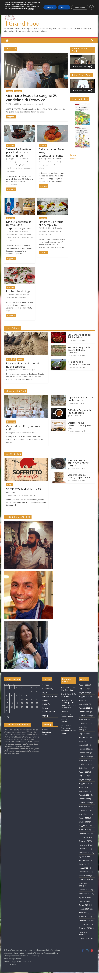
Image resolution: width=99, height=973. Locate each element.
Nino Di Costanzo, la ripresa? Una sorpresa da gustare (19, 225)
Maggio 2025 (84, 737)
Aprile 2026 (83, 700)
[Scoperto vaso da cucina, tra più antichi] (58, 474)
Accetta (50, 7)
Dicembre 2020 (85, 928)
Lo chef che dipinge (18, 291)
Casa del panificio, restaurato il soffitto (25, 427)
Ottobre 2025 (84, 723)
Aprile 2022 (83, 864)
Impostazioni (80, 7)
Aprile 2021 (83, 913)
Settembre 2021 (85, 893)
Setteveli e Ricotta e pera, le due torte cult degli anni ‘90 (19, 152)
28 (27, 707)
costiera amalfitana (12, 165)
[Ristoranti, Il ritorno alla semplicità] (52, 199)
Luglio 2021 (83, 901)
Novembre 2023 (85, 806)
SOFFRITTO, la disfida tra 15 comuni (23, 490)
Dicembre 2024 (85, 756)
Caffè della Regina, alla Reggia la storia (79, 411)
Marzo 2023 (83, 829)
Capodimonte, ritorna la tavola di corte (80, 399)
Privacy (45, 708)
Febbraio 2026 (84, 708)
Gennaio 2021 (84, 924)
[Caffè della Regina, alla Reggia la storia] (58, 409)
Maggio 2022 (84, 860)
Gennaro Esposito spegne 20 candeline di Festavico (31, 98)
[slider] (80, 66)
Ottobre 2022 (84, 849)
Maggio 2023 (84, 826)
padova (14, 168)
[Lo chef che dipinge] (19, 268)
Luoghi (9, 485)
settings (31, 9)
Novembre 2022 (85, 845)
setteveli (12, 171)
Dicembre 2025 (85, 715)
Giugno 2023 (84, 822)
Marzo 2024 (83, 791)
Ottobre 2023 (84, 810)
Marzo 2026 (83, 704)
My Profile (46, 704)
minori (8, 168)
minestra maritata (23, 237)
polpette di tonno (56, 165)
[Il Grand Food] (7, 40)
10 (7, 699)
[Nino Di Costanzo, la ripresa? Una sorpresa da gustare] (19, 199)
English (73, 158)
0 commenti (38, 104)
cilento (41, 165)
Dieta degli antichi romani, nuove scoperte (22, 365)
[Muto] (89, 66)
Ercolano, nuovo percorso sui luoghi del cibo (80, 425)
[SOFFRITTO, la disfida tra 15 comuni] (26, 459)
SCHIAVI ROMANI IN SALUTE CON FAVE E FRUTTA (78, 463)
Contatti (45, 685)
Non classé (11, 359)
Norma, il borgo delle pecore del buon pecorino (79, 350)
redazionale (26, 370)
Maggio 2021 (84, 909)
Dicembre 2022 (85, 841)
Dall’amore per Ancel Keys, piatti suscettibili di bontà (51, 152)
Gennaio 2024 (84, 799)
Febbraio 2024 (84, 795)
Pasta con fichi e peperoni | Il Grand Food (68, 702)
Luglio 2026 (83, 689)
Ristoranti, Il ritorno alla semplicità (51, 223)
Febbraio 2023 (84, 833)
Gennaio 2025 (84, 753)
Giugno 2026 (84, 692)
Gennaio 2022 (84, 875)
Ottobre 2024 (84, 764)
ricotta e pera (22, 168)
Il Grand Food (22, 23)
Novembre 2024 (85, 760)
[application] (82, 62)
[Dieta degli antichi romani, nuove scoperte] (26, 333)
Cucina (9, 91)
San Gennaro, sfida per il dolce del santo (79, 336)
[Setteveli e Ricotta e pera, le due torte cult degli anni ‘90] (19, 126)
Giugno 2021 (84, 905)
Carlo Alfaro (26, 104)
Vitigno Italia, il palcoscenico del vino (79, 363)
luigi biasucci (24, 165)
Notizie (20, 359)
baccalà (41, 234)
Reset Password (48, 712)
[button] (82, 62)
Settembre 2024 (85, 768)
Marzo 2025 (83, 745)
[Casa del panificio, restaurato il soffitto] (26, 396)
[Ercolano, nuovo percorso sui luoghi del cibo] (58, 421)
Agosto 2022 (84, 856)
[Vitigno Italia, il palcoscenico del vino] (58, 361)
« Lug (6, 716)
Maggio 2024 (84, 783)
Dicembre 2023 (85, 802)
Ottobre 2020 (84, 938)
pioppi (46, 165)
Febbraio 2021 (84, 920)
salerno (41, 168)
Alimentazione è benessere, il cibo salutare (67, 719)
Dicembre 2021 (85, 879)
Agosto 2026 (84, 685)
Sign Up (45, 715)
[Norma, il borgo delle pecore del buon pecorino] (58, 346)
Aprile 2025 (83, 741)
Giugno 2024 (84, 779)
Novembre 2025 (85, 719)
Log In (44, 692)
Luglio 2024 (83, 776)
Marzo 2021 (83, 916)
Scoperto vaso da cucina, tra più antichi (79, 476)
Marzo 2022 (83, 868)
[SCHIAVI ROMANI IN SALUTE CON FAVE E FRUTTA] (58, 459)
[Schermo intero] (92, 66)
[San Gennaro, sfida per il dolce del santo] (58, 333)
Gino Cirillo (65, 694)
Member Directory (49, 696)
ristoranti (48, 234)
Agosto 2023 (84, 818)
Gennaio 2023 (84, 837)
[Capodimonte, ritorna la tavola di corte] (58, 396)
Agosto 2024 (84, 772)
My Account (47, 700)
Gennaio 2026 (84, 712)
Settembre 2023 (85, 814)
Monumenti (11, 422)
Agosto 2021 (84, 897)
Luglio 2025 (83, 733)
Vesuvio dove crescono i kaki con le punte (68, 730)
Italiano (73, 155)
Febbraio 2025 (84, 749)
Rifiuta (64, 7)
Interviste (18, 91)
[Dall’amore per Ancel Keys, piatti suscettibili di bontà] (52, 126)
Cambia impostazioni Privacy (47, 731)
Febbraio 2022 (84, 872)
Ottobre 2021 (84, 889)
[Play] (73, 66)
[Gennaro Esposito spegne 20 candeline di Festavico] (36, 54)
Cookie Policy (47, 689)
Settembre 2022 (85, 852)
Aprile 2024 (83, 787)
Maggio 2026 (84, 696)
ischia (14, 237)
